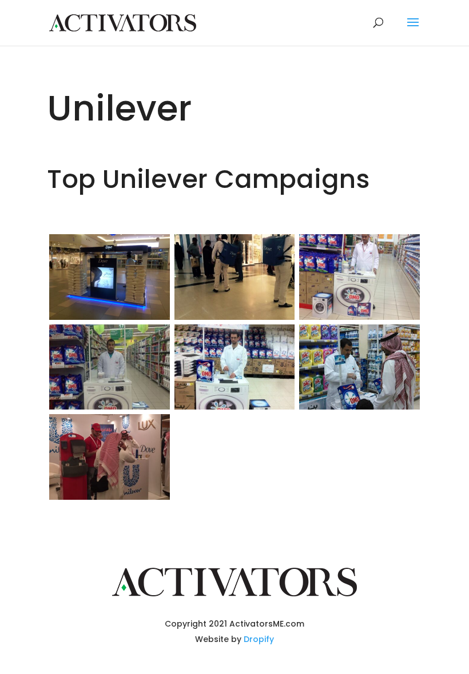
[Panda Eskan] (359, 406)
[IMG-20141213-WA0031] (234, 406)
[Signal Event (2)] (109, 496)
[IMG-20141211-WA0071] (359, 316)
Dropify (259, 639)
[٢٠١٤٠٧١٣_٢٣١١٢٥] (109, 316)
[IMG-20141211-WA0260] (109, 406)
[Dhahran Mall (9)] (234, 316)
